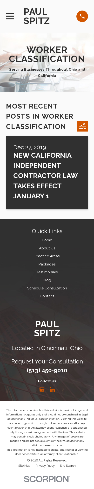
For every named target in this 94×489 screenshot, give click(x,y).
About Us (47, 248)
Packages (47, 264)
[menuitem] (24, 466)
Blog (47, 280)
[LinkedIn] (52, 389)
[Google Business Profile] (41, 389)
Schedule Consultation (47, 288)
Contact (47, 296)
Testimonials (47, 272)
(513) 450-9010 (47, 370)
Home (47, 240)
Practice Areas (47, 256)
